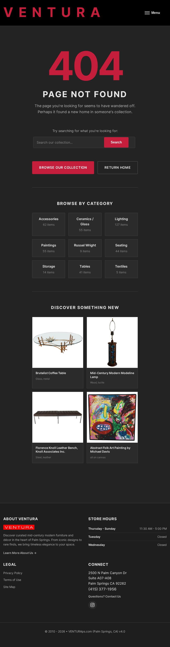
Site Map (9, 587)
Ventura (54, 12)
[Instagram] (92, 605)
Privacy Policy (12, 573)
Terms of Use (12, 580)
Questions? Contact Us (104, 596)
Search (116, 142)
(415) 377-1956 (102, 589)
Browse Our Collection (63, 167)
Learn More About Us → (19, 553)
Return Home (117, 167)
